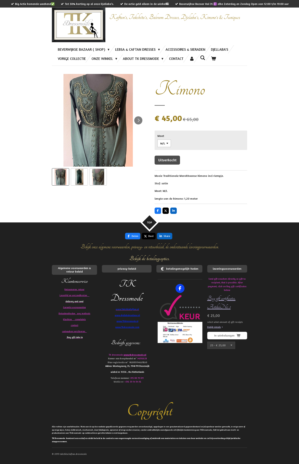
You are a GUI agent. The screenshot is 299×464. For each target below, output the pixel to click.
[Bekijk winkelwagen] (213, 58)
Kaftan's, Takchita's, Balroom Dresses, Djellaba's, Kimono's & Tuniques (174, 17)
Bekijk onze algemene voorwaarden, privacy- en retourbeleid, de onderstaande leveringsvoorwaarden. (150, 247)
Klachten (74, 319)
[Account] (191, 58)
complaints (80, 319)
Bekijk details (214, 327)
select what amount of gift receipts (225, 322)
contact (74, 325)
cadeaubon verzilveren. (74, 331)
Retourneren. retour (74, 289)
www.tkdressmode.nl (134, 354)
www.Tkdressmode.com (127, 327)
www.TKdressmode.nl (127, 321)
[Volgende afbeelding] (138, 120)
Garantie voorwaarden (74, 307)
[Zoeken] (202, 57)
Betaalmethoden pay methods (74, 313)
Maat (160, 135)
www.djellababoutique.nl (127, 315)
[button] (60, 177)
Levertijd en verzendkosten (74, 295)
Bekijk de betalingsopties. (149, 258)
